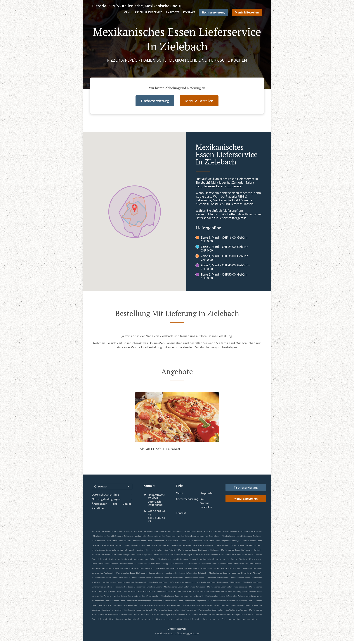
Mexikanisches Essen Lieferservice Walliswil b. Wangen (222, 610)
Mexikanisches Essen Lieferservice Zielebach (186, 573)
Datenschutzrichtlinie (105, 494)
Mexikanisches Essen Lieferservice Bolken (136, 591)
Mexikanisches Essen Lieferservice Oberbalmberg (219, 591)
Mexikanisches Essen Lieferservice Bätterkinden (206, 577)
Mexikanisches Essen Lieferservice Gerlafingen (190, 563)
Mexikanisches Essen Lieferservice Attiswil (156, 550)
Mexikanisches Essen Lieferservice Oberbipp (227, 586)
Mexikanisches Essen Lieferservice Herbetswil (182, 596)
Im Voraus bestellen (206, 503)
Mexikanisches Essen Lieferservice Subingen (241, 536)
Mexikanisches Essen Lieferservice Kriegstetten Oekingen (215, 540)
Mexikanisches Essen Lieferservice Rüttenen (198, 550)
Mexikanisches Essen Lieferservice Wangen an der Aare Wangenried (122, 554)
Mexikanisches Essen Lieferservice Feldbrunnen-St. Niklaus (159, 540)
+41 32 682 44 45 (156, 519)
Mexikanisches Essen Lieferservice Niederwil (178, 559)
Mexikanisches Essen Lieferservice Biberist (111, 540)
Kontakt (189, 12)
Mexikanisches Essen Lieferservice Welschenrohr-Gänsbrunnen (134, 600)
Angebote (172, 12)
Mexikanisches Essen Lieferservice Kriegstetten (147, 545)
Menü (127, 12)
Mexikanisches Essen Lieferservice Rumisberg (184, 586)
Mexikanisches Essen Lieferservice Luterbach (112, 531)
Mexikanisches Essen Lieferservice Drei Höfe (176, 568)
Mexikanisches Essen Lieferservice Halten (111, 577)
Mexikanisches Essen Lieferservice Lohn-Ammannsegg (144, 563)
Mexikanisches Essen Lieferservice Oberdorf (227, 600)
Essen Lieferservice (148, 12)
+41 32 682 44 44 (156, 513)
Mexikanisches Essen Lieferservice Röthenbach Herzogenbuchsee (153, 619)
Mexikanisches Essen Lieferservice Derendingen (199, 536)
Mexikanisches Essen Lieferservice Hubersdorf (113, 550)
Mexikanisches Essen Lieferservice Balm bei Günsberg (223, 559)
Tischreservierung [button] (213, 12)
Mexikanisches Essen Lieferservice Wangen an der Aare (178, 554)
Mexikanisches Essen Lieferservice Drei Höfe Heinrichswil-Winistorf (122, 568)
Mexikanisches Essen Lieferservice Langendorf (185, 600)
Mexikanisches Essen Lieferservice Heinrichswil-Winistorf (235, 573)
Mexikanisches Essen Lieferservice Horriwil (240, 550)
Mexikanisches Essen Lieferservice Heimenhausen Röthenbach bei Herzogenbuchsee (209, 614)
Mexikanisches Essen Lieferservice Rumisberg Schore (138, 586)
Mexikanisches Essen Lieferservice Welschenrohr (136, 596)
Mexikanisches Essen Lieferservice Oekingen (220, 568)
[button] (177, 424)
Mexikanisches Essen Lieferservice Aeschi (175, 591)
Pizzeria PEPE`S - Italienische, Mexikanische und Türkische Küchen (139, 5)
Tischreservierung (187, 499)
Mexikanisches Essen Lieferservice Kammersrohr (171, 582)
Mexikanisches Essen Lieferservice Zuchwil (243, 531)
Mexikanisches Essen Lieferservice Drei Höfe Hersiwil (237, 563)
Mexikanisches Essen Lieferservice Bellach (133, 610)
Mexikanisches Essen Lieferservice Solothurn (193, 545)
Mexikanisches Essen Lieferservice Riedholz (203, 531)
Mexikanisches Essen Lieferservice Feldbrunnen (238, 545)
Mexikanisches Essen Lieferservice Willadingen (218, 582)
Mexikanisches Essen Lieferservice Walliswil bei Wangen (145, 614)
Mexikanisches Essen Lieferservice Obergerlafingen (139, 573)
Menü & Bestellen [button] (247, 12)
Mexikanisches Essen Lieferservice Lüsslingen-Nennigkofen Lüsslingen (198, 605)
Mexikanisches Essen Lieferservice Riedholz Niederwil (158, 531)
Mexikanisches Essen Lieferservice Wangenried (124, 582)
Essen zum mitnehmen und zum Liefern (239, 619)
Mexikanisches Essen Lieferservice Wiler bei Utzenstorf (157, 577)
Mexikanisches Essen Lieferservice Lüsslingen (144, 605)
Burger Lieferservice (212, 619)
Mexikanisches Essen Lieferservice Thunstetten (175, 610)
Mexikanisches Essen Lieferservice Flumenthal (155, 536)
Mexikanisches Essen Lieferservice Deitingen (113, 536)
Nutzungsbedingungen (106, 499)
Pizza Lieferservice (192, 619)
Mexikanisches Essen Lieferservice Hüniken (137, 559)
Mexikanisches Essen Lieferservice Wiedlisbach (226, 554)
